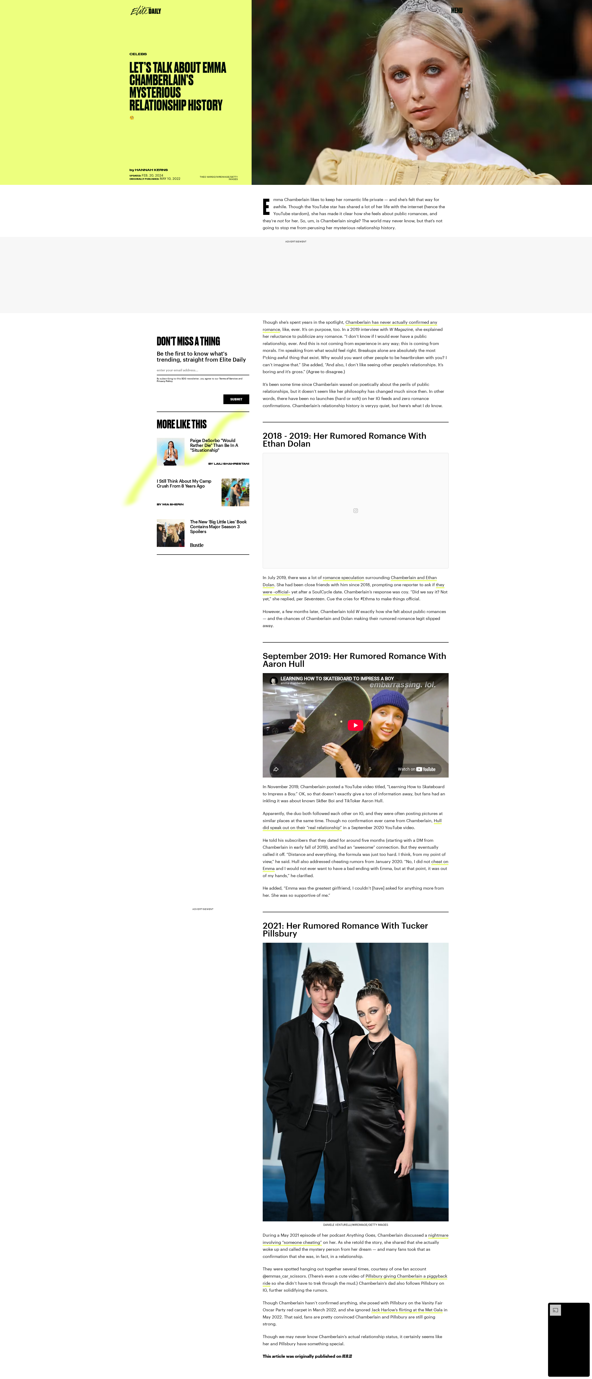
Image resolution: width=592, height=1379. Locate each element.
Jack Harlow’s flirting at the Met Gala (407, 1309)
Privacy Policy (165, 381)
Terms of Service (228, 378)
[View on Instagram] (355, 510)
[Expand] (553, 1307)
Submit (236, 399)
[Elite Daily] (146, 10)
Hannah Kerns (151, 169)
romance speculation (343, 577)
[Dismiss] (584, 1307)
